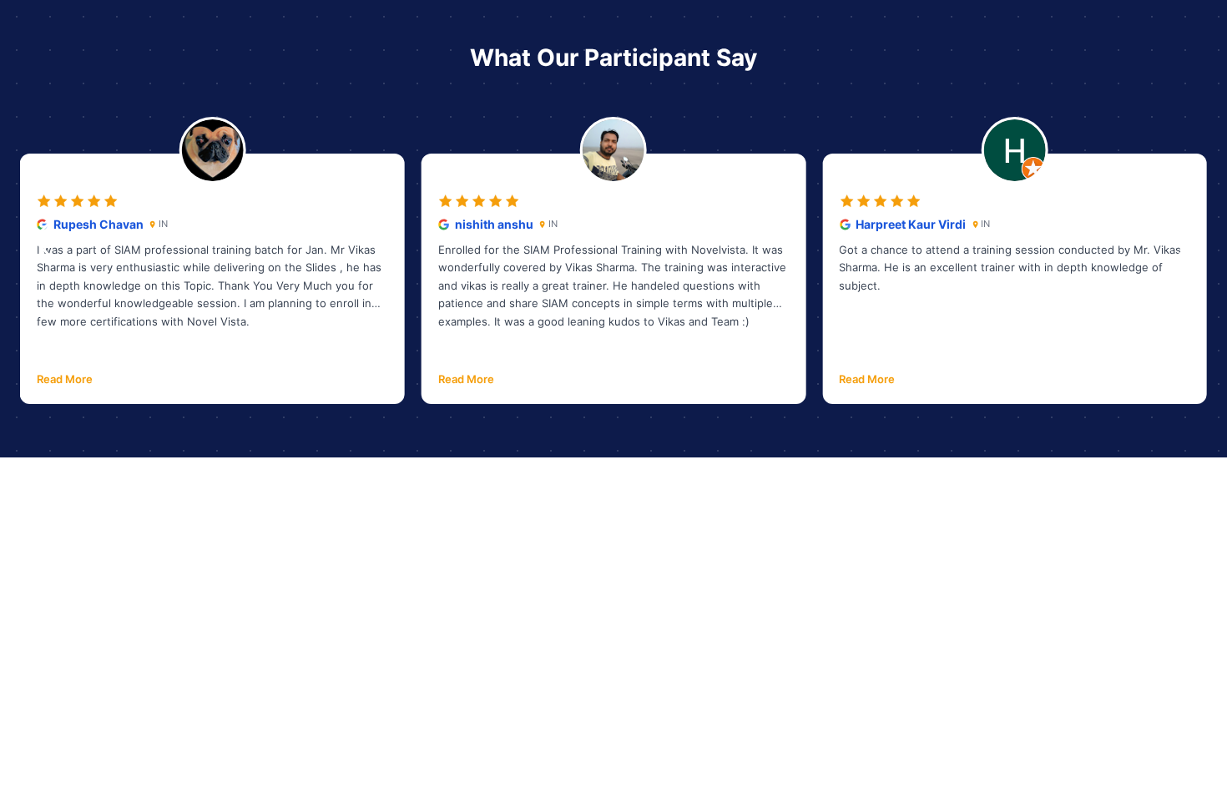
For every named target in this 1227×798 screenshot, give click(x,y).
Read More (65, 379)
